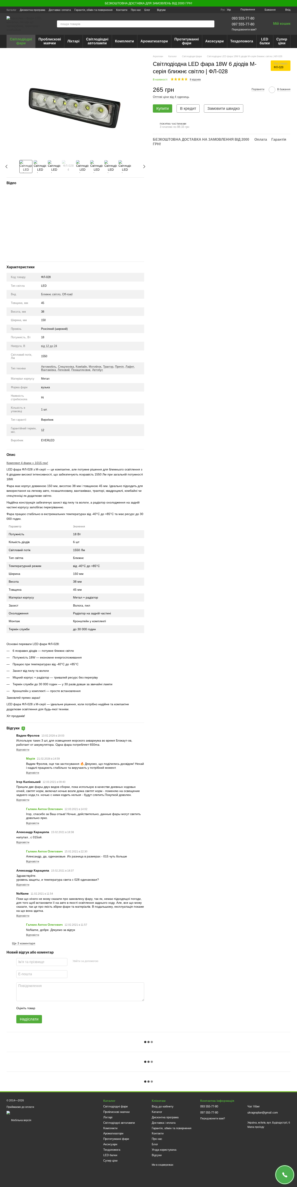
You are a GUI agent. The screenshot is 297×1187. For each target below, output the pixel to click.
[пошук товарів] (210, 23)
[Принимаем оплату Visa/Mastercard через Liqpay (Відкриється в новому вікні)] (38, 1112)
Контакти (121, 10)
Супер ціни (281, 41)
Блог (147, 10)
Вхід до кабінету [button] (163, 1106)
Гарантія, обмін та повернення (93, 10)
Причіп (119, 366)
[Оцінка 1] (42, 1008)
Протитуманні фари (186, 41)
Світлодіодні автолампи (97, 41)
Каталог (11, 10)
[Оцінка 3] (56, 1008)
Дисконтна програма (32, 10)
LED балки (265, 41)
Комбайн (81, 366)
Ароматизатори (154, 41)
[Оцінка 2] (49, 1008)
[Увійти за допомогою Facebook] (103, 961)
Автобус (97, 370)
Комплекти (124, 41)
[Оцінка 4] (63, 1008)
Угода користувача (164, 1149)
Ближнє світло (50, 294)
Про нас (136, 10)
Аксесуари (214, 41)
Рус (223, 9)
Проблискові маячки (49, 41)
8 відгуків (195, 79)
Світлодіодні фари (21, 41)
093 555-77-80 (243, 18)
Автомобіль (48, 366)
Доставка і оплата (60, 10)
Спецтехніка (66, 366)
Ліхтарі (73, 41)
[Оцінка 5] (70, 1008)
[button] (293, 3)
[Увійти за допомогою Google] (110, 961)
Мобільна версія (20, 1120)
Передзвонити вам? (244, 29)
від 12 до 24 (49, 346)
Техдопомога (241, 41)
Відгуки (161, 10)
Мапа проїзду (255, 1127)
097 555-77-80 (243, 24)
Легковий (64, 370)
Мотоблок (95, 366)
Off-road (67, 294)
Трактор (108, 366)
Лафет (129, 366)
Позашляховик (80, 370)
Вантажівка (48, 370)
